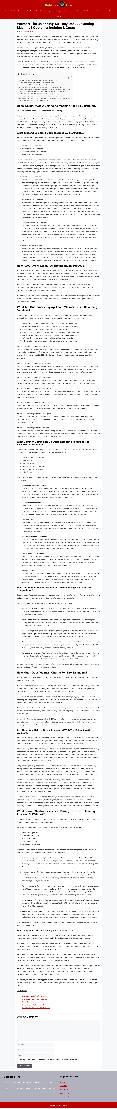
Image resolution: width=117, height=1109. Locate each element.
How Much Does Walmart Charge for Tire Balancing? (35, 94)
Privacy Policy (65, 1093)
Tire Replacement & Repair (53, 11)
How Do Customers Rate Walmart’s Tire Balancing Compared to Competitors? (43, 91)
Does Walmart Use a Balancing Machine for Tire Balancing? (37, 80)
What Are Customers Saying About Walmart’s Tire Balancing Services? (41, 87)
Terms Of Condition (67, 1097)
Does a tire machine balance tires (34, 1002)
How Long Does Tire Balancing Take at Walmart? (34, 100)
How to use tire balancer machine (34, 1005)
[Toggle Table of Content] (69, 77)
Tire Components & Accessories (94, 11)
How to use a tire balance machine (34, 999)
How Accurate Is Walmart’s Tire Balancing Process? (35, 85)
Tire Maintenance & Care (72, 11)
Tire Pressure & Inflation (35, 11)
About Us (63, 1086)
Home (7, 11)
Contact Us (58, 16)
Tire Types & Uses (17, 11)
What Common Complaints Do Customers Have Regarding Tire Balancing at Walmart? (45, 89)
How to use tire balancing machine (34, 996)
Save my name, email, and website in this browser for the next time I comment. (48, 1060)
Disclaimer (64, 1089)
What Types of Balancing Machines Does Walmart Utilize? (37, 82)
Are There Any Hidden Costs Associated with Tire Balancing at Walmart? (41, 96)
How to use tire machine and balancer (36, 1008)
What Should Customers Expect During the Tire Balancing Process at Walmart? (44, 98)
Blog (110, 11)
